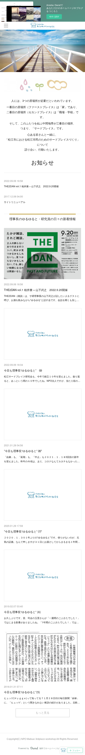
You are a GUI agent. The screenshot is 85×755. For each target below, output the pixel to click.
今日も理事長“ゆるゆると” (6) (22, 612)
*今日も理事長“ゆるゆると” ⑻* (23, 451)
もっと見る (42, 712)
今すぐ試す (54, 16)
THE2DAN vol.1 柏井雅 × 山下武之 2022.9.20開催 (36, 290)
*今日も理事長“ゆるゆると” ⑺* (23, 531)
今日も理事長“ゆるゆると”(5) (22, 692)
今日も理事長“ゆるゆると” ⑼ (23, 370)
